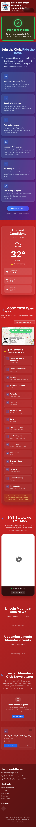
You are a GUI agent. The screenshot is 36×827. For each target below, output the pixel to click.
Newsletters (5, 796)
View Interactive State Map (23, 322)
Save (26, 745)
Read (11, 745)
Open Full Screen (17, 592)
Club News (5, 793)
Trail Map (4, 790)
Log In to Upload (18, 716)
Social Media (5, 799)
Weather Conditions (7, 787)
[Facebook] (3, 808)
